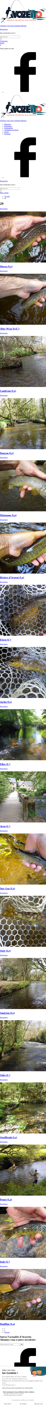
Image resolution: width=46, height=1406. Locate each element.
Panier (2, 44)
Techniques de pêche (11, 130)
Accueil (7, 196)
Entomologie (8, 128)
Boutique (7, 134)
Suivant (6, 1332)
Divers (6, 132)
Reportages (8, 126)
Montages (7, 124)
